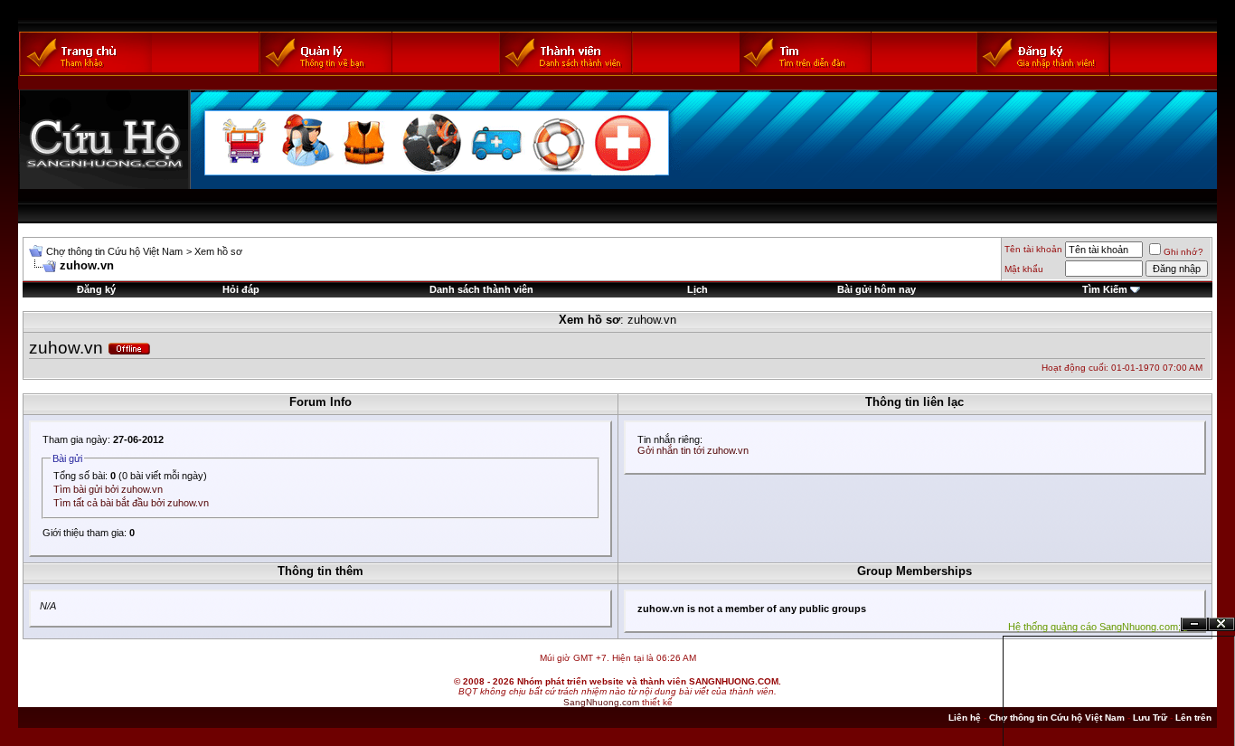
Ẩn (1194, 624)
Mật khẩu (1023, 269)
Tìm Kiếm (1104, 289)
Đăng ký (96, 289)
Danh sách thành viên (481, 289)
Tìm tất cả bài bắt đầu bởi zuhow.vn (131, 502)
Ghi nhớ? (1183, 252)
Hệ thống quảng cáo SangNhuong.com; (1094, 626)
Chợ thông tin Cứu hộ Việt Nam (114, 251)
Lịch (697, 289)
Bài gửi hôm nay (876, 289)
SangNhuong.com (601, 702)
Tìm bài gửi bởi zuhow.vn (108, 489)
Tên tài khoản (1033, 249)
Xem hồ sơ (218, 251)
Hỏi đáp (240, 289)
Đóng (1221, 624)
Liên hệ (964, 717)
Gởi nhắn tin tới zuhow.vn (693, 450)
